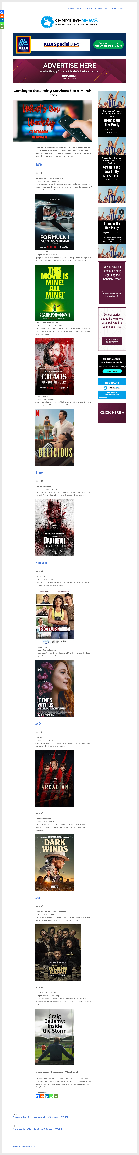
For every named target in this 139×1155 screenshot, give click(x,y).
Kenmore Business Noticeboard (84, 8)
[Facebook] (38, 1096)
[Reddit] (42, 1096)
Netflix (38, 164)
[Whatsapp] (51, 1096)
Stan (37, 898)
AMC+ (38, 723)
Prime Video (41, 563)
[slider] (114, 256)
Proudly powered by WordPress (28, 1146)
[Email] (56, 1096)
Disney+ (39, 472)
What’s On (107, 8)
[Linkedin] (47, 1096)
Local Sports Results (117, 8)
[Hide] (1, 31)
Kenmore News (16, 1146)
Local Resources (99, 8)
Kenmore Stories (70, 8)
